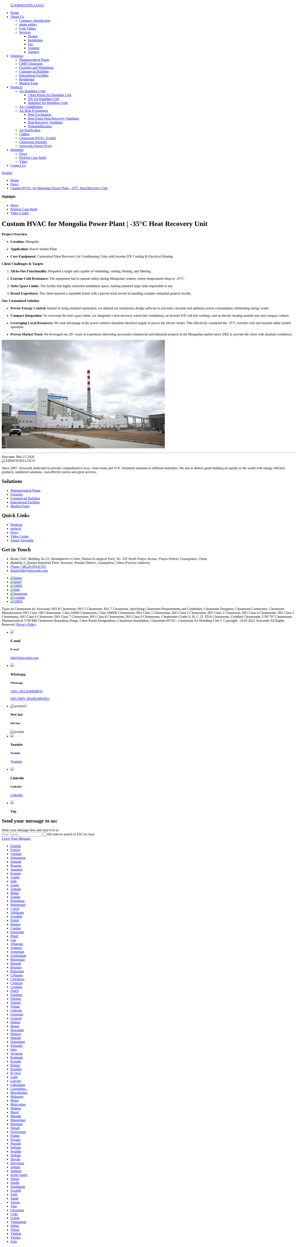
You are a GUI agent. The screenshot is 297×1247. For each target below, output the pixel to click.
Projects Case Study (33, 157)
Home (14, 13)
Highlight (16, 150)
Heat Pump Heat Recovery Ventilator (53, 118)
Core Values (27, 28)
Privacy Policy (26, 624)
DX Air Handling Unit (43, 99)
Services (25, 32)
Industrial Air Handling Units (48, 103)
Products (16, 87)
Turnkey (33, 52)
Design (33, 36)
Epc (30, 44)
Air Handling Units (32, 91)
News (23, 154)
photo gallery (28, 24)
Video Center (19, 213)
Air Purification (29, 130)
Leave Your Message (16, 838)
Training (33, 48)
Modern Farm (28, 83)
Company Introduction (34, 20)
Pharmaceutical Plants (34, 60)
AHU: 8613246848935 (26, 691)
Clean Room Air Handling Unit (49, 95)
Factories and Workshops (36, 67)
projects (15, 528)
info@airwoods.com (24, 658)
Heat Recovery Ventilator (45, 122)
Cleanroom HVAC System (37, 138)
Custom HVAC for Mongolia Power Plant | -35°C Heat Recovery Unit (58, 188)
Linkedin (16, 795)
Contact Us (18, 165)
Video (23, 161)
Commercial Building (34, 71)
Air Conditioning (31, 107)
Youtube (16, 761)
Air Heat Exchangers (33, 110)
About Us (17, 16)
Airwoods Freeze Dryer (35, 146)
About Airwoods (21, 540)
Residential (26, 79)
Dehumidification (40, 126)
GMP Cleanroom (31, 63)
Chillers (24, 134)
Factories (16, 494)
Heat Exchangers (39, 114)
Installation (35, 40)
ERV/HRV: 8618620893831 (30, 699)
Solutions (16, 56)
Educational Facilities (33, 75)
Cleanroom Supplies (33, 142)
